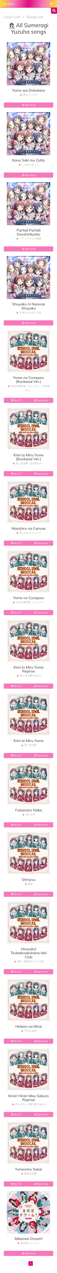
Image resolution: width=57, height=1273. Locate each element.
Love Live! (12, 16)
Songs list (34, 16)
